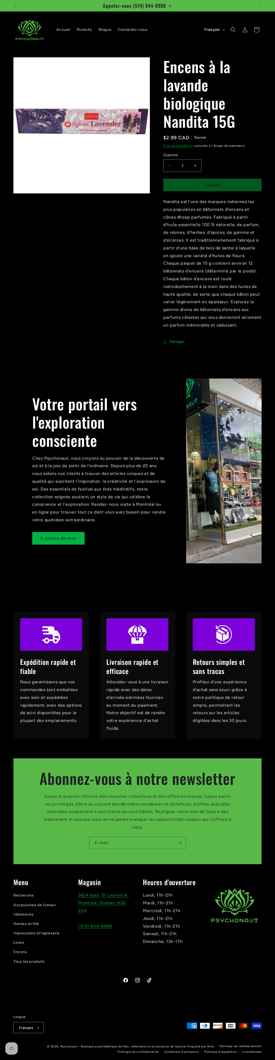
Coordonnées (252, 1052)
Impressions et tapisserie (36, 933)
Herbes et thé (26, 924)
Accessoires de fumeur (34, 905)
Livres (18, 942)
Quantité (170, 155)
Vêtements (23, 914)
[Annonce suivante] (260, 6)
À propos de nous (58, 538)
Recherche (23, 895)
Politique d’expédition (220, 1052)
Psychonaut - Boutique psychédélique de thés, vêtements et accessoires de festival (123, 1046)
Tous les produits (29, 961)
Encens (20, 952)
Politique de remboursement (241, 1046)
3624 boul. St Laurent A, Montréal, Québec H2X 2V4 (103, 903)
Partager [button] (177, 341)
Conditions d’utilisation (181, 1052)
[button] (233, 30)
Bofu (210, 1046)
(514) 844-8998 (95, 926)
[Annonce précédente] (15, 6)
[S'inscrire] (180, 843)
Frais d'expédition (178, 146)
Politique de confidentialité (138, 1052)
